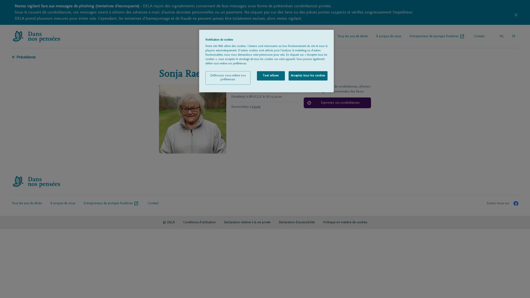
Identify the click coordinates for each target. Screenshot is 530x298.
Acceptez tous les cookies (308, 75)
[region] (266, 61)
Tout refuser (271, 75)
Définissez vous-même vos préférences (228, 77)
